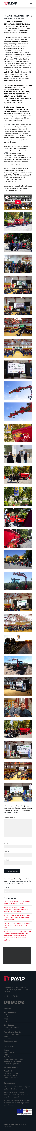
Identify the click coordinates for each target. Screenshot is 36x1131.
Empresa (7, 1050)
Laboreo (7, 1030)
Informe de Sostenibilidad (13, 1061)
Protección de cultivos (12, 1034)
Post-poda (8, 1039)
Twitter (15, 812)
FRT (14, 61)
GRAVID (6, 76)
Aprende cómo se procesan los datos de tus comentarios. (18, 882)
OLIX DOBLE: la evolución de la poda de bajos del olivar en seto (17, 902)
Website (7, 860)
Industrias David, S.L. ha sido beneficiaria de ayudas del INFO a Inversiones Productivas (16, 909)
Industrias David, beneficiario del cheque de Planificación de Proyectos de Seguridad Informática (17, 955)
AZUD (13, 140)
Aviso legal (8, 1071)
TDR (16, 81)
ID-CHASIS (16, 78)
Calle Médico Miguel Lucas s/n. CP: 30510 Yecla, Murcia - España (16, 989)
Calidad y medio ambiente (13, 1059)
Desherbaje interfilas (11, 1027)
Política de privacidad (11, 1073)
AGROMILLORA (9, 125)
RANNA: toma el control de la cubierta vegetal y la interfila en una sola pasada (18, 925)
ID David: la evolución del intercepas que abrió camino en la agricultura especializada (17, 917)
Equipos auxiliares (10, 1041)
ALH (17, 70)
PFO (15, 59)
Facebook (7, 812)
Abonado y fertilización (12, 1032)
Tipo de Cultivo (10, 1012)
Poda (6, 1037)
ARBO (6, 1019)
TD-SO (22, 81)
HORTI (6, 1021)
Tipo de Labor (9, 1025)
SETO (6, 1017)
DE (30, 72)
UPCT (6, 153)
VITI (5, 1015)
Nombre (7, 843)
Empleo (6, 1055)
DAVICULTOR (8, 52)
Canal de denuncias (11, 1078)
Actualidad (8, 1057)
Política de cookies (10, 1075)
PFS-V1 (6, 57)
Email (6, 851)
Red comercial (9, 1052)
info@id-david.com (11, 992)
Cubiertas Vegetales (11, 1064)
